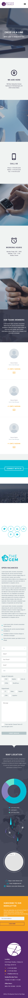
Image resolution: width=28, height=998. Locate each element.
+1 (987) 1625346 (14, 369)
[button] (25, 4)
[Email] (14, 372)
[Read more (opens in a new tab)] (14, 79)
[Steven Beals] (14, 361)
